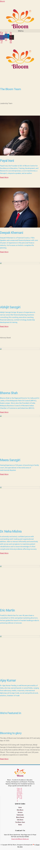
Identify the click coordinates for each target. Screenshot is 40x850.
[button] (20, 31)
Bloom (2, 1)
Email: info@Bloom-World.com (20, 839)
